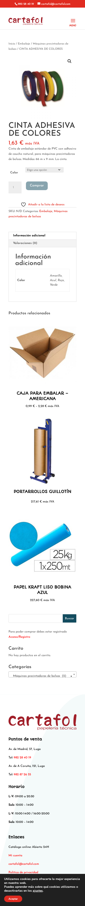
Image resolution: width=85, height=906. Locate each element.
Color (14, 172)
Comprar (37, 185)
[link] (23, 864)
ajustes (38, 891)
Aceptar (13, 899)
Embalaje (24, 43)
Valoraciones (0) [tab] (25, 243)
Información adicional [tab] (29, 235)
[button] (69, 61)
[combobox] (42, 674)
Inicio (11, 43)
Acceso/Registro (19, 637)
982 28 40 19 (26, 4)
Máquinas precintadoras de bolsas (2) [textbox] (41, 676)
